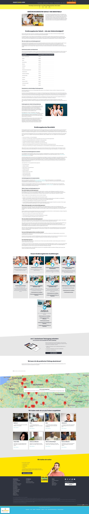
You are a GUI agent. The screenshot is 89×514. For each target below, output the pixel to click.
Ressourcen (54, 482)
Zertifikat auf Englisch (49, 184)
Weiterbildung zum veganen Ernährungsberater (29, 113)
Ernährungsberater (16, 491)
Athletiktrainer (15, 488)
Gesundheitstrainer (16, 490)
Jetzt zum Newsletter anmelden (70, 484)
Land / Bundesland (16, 369)
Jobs (31, 509)
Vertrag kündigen (60, 509)
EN (75, 0)
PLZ (29, 369)
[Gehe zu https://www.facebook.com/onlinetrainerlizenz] (66, 479)
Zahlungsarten (15, 482)
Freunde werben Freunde (30, 482)
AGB (46, 509)
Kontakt (34, 509)
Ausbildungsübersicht (16, 480)
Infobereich (15, 481)
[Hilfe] (70, 0)
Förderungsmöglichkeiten (17, 483)
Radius (46, 369)
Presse (53, 481)
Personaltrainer (15, 487)
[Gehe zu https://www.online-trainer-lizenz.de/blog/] (73, 479)
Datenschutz (38, 509)
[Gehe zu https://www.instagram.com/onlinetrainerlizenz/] (68, 479)
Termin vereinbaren (27, 473)
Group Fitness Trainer (16, 489)
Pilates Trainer (15, 493)
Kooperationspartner (55, 480)
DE (74, 0)
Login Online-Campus (29, 481)
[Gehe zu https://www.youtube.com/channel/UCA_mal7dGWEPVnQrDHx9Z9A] (75, 479)
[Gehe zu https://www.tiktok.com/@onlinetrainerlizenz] (70, 479)
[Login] (72, 0)
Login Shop (28, 480)
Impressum (27, 509)
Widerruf (42, 509)
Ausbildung (63, 369)
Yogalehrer (15, 492)
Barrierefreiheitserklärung (52, 509)
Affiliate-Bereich (54, 483)
